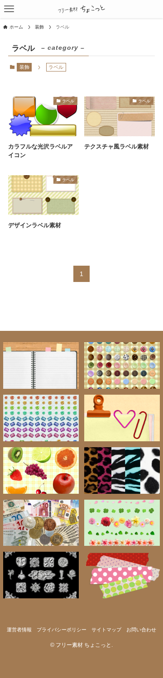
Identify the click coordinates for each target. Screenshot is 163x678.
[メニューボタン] (9, 9)
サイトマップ (106, 629)
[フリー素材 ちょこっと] (81, 9)
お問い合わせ (141, 629)
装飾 (24, 67)
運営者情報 (19, 629)
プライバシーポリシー (61, 629)
